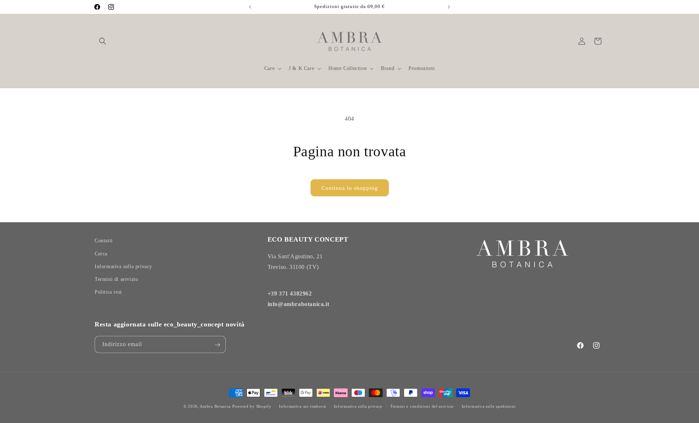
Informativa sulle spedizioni (489, 406)
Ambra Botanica (215, 406)
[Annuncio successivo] (449, 7)
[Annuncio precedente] (250, 7)
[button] (103, 41)
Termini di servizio (116, 279)
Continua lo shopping (349, 188)
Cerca (101, 253)
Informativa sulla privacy (123, 266)
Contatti (104, 240)
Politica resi (108, 292)
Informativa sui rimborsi (302, 406)
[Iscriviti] (217, 344)
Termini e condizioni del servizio (422, 406)
